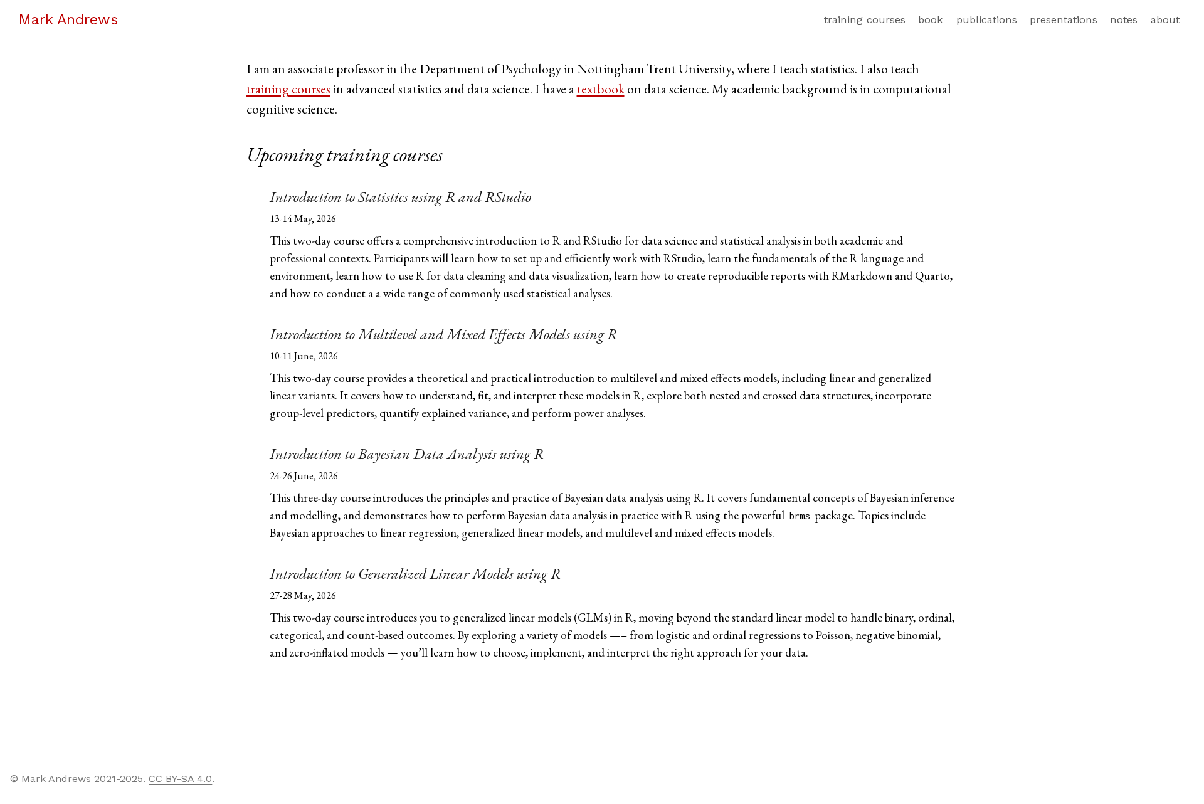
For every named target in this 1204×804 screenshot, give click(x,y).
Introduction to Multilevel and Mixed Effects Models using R (443, 334)
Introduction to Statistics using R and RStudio (400, 196)
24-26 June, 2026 (304, 475)
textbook (601, 88)
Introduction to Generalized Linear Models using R (415, 573)
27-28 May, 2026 (303, 595)
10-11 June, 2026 (304, 355)
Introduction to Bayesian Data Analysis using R (407, 453)
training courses (288, 88)
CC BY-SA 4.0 (180, 779)
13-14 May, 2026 (303, 218)
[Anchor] (456, 152)
